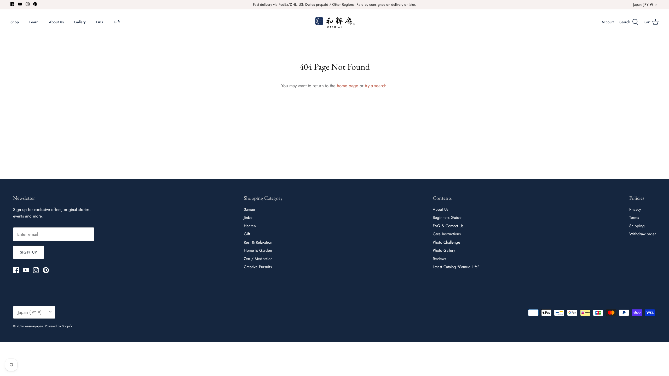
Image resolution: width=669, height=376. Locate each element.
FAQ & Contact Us (448, 226)
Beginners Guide (447, 217)
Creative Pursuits (258, 267)
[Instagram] (28, 4)
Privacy (635, 209)
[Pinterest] (35, 4)
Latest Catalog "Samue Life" (456, 267)
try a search (376, 86)
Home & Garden (258, 250)
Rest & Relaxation (258, 242)
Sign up (28, 252)
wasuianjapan (34, 326)
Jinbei (248, 217)
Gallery (80, 22)
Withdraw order (642, 234)
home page (347, 86)
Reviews (439, 259)
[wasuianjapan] (334, 22)
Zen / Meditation (258, 259)
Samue (249, 209)
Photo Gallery (444, 250)
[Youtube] (20, 4)
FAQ (99, 22)
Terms (634, 217)
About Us (56, 22)
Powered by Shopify (58, 326)
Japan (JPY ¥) (643, 4)
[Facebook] (12, 4)
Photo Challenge (446, 242)
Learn (33, 22)
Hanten (250, 226)
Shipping (637, 226)
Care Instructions (447, 234)
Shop (14, 22)
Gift (117, 22)
